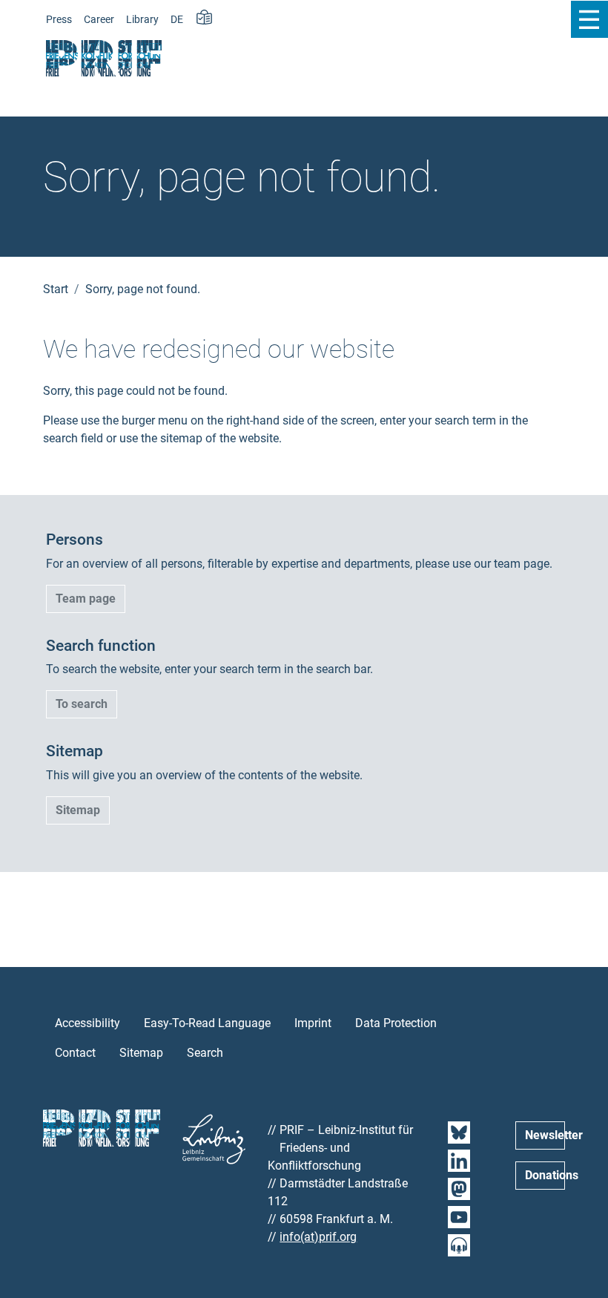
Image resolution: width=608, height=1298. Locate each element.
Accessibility (87, 1023)
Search (205, 1053)
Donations (545, 1175)
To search (82, 704)
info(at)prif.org (318, 1237)
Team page (86, 598)
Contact (75, 1053)
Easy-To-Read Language (207, 1023)
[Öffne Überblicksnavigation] (589, 19)
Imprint (312, 1023)
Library (142, 19)
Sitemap (78, 810)
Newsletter (545, 1135)
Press (59, 19)
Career (99, 19)
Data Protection (396, 1023)
